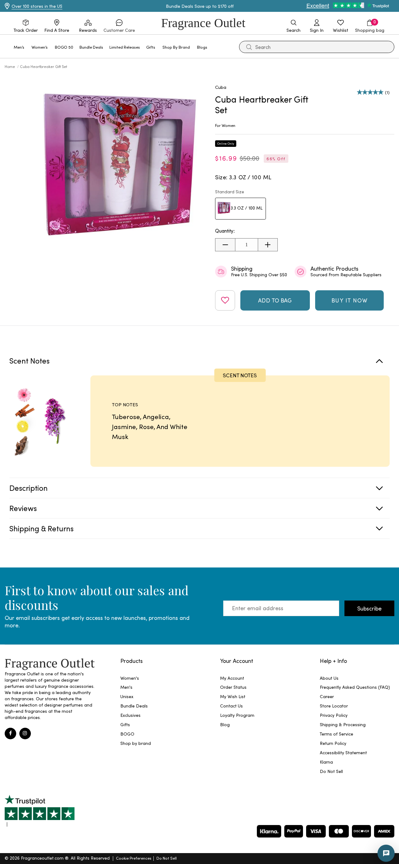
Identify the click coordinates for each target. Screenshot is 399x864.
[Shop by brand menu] (193, 46)
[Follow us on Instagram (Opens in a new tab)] (25, 733)
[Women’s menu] (51, 46)
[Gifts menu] (159, 46)
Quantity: (225, 231)
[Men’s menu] (28, 46)
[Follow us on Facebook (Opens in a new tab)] (10, 733)
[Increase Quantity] (267, 245)
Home (10, 66)
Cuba (220, 87)
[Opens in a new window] (40, 811)
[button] (119, 26)
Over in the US (37, 6)
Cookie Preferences (133, 858)
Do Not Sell (166, 858)
